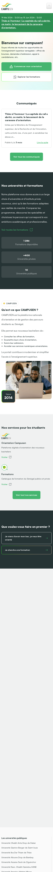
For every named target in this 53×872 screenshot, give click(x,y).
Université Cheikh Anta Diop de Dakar (18, 843)
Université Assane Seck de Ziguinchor (18, 862)
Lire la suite (42, 142)
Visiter (4, 457)
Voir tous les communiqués (26, 156)
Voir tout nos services (26, 495)
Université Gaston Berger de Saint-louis (19, 847)
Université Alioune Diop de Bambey (17, 857)
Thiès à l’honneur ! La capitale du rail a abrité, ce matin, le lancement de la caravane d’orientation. (25, 24)
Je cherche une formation (17, 550)
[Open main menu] (49, 6)
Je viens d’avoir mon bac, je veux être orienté (23, 538)
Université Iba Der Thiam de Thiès (16, 852)
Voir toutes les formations (14, 229)
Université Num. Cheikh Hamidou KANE (19, 867)
